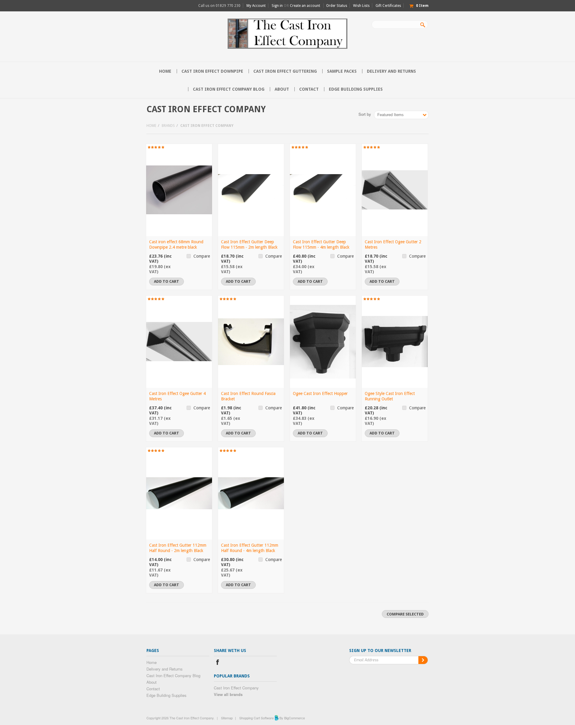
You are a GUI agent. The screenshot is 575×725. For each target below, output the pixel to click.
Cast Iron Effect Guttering (285, 71)
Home (151, 126)
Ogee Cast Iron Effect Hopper (320, 393)
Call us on (219, 6)
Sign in (277, 6)
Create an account (305, 6)
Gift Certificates (388, 6)
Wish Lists (361, 6)
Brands (168, 126)
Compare (201, 256)
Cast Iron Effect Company (236, 688)
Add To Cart (166, 281)
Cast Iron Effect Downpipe (212, 71)
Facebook (217, 663)
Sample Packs (342, 71)
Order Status (336, 6)
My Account (256, 6)
